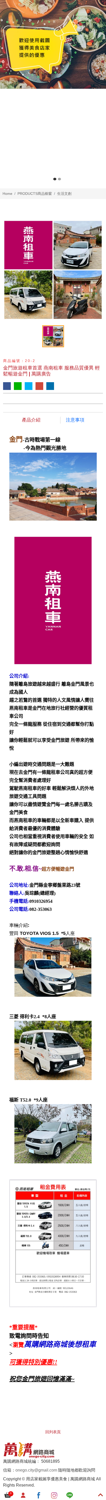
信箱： (9, 1470)
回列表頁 (53, 1432)
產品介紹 (31, 420)
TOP (97, 1298)
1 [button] (54, 179)
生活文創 (64, 193)
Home (7, 193)
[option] (53, 44)
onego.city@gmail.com (36, 1470)
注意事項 (75, 420)
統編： (34, 1461)
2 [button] (59, 179)
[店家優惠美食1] (53, 44)
